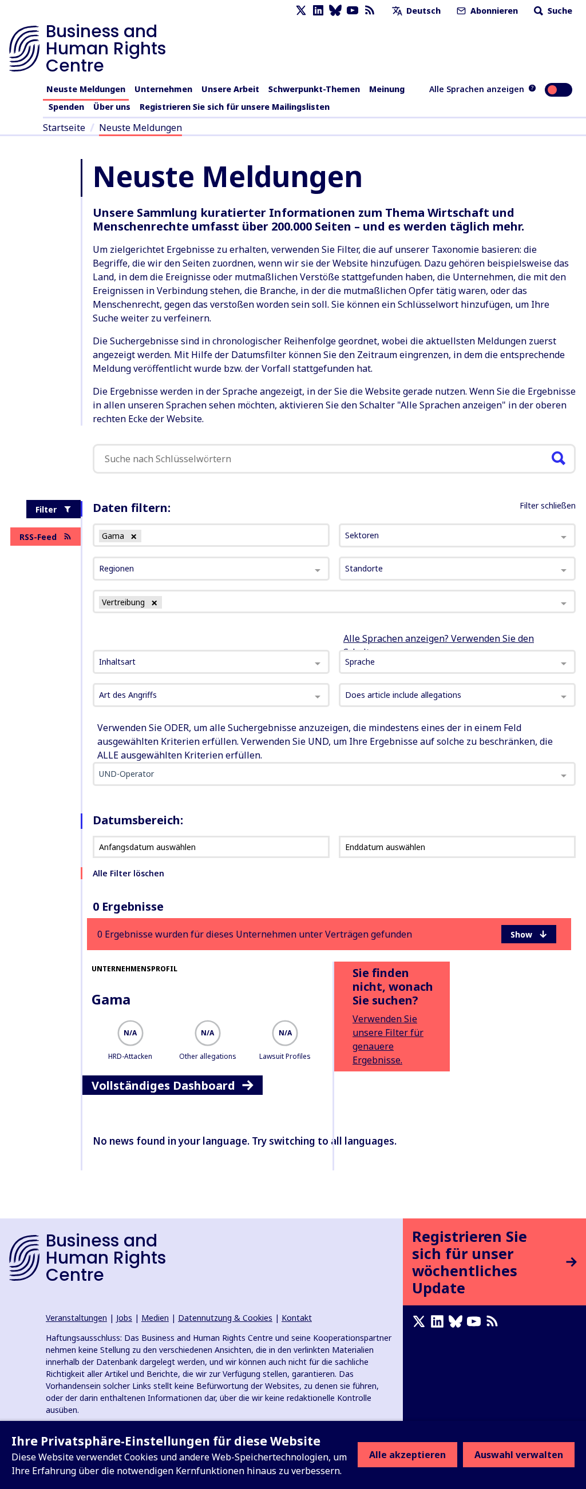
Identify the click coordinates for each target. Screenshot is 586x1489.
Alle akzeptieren (407, 1454)
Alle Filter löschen (128, 873)
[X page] (301, 11)
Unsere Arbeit (230, 89)
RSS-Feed (38, 536)
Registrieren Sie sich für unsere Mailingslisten (235, 106)
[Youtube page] (352, 11)
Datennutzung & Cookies (225, 1317)
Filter (46, 509)
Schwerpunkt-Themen (314, 89)
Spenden (66, 106)
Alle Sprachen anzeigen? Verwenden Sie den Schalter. (438, 645)
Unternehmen (163, 89)
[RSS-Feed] (370, 11)
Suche (558, 10)
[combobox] (211, 662)
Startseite (64, 127)
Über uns (111, 106)
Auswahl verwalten (518, 1454)
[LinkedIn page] (318, 11)
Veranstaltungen (76, 1317)
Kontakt (297, 1317)
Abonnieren (493, 10)
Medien (155, 1317)
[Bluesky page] (335, 11)
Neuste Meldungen (85, 89)
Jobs (124, 1317)
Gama (111, 999)
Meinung (387, 89)
